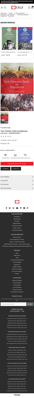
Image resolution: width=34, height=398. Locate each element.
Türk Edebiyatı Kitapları (17, 292)
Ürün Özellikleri (5, 177)
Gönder (30, 304)
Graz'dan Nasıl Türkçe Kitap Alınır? (17, 375)
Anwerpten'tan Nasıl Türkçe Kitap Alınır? (17, 390)
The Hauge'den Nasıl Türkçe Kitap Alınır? (17, 343)
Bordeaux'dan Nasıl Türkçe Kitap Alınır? (17, 354)
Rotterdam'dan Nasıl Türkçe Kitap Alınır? (17, 339)
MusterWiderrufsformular (17, 239)
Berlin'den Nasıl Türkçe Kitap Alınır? (17, 320)
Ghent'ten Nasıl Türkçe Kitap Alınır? (17, 388)
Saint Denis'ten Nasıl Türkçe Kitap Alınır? (17, 359)
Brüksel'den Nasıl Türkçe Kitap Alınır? (17, 384)
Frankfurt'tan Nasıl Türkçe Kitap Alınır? (17, 327)
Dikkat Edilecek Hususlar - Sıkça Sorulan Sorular (17, 244)
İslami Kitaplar (17, 282)
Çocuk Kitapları (17, 287)
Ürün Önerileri (5, 184)
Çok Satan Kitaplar (17, 225)
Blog (17, 253)
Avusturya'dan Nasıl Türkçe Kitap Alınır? (17, 366)
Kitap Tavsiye (17, 228)
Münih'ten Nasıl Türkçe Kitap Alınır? (17, 323)
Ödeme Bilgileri (17, 262)
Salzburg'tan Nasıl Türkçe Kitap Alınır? (17, 370)
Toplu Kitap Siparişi (17, 230)
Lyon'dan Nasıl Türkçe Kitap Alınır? (17, 357)
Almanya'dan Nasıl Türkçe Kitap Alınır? (17, 318)
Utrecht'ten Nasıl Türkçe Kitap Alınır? (17, 341)
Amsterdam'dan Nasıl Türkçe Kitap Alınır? (17, 336)
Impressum (17, 264)
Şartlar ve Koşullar (17, 269)
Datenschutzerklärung (17, 260)
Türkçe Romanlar (17, 289)
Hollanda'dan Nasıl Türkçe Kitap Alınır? (17, 334)
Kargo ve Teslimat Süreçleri (17, 241)
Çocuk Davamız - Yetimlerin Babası (25, 52)
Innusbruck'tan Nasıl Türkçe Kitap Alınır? (17, 372)
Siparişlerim (17, 216)
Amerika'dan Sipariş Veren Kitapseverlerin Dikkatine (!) (17, 246)
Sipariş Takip (17, 219)
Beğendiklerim (17, 223)
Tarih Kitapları (17, 285)
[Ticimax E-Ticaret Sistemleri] (17, 395)
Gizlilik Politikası (17, 266)
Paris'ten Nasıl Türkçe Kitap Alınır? (17, 352)
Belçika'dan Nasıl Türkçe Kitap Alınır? (17, 381)
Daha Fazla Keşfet (6, 188)
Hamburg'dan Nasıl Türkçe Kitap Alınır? (17, 325)
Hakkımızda (17, 255)
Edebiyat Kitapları (17, 280)
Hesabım (17, 221)
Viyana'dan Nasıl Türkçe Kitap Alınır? (17, 368)
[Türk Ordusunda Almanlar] (9, 38)
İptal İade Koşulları (17, 271)
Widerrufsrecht (17, 237)
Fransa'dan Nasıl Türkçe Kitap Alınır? (17, 350)
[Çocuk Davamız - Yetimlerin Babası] (25, 38)
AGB (17, 257)
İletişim (17, 273)
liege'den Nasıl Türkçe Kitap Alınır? (17, 386)
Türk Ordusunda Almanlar (9, 52)
